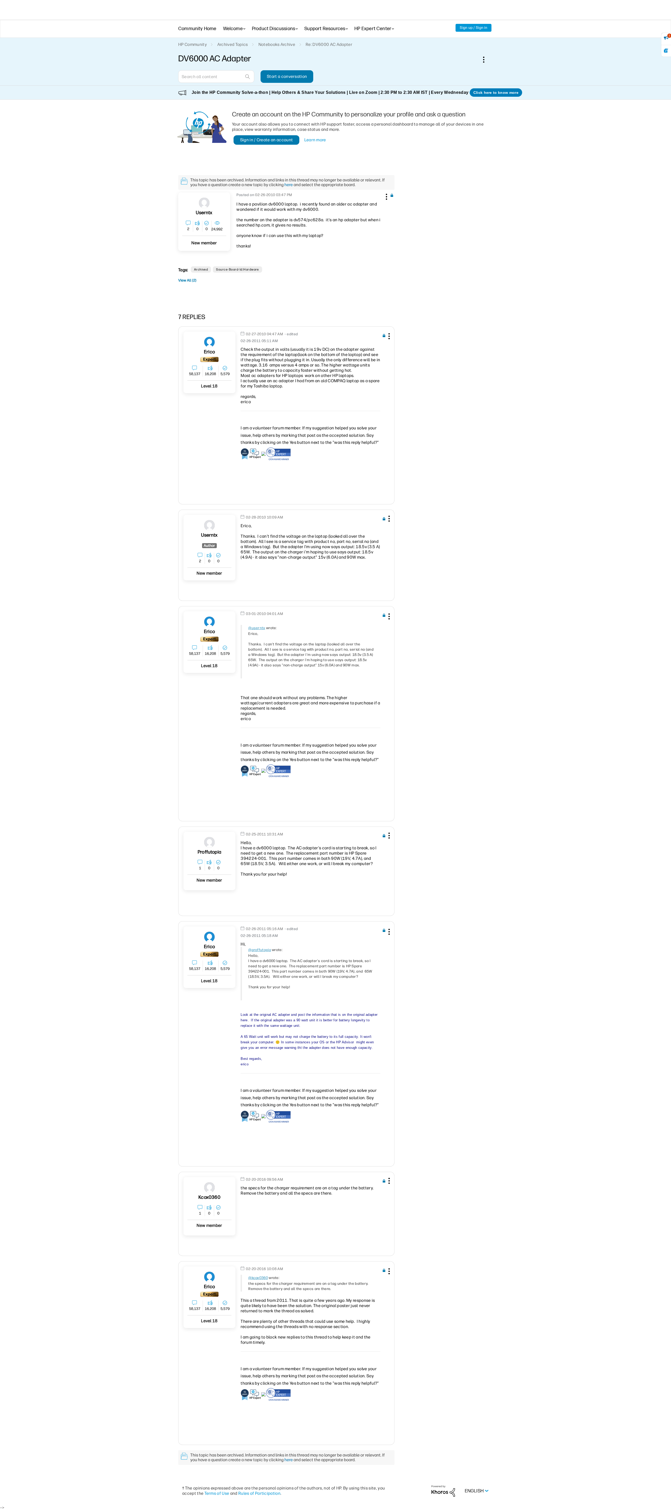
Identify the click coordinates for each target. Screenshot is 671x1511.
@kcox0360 (258, 1278)
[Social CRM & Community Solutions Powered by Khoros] (443, 1490)
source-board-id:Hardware (237, 269)
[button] (386, 195)
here (288, 184)
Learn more (315, 139)
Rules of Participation (259, 1493)
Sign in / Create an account (266, 139)
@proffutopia (259, 950)
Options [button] (486, 59)
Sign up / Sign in (473, 27)
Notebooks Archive (276, 44)
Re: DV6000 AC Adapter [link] (329, 44)
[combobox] (216, 76)
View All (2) (187, 280)
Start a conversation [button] (287, 76)
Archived (201, 269)
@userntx (256, 628)
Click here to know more (495, 92)
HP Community (192, 44)
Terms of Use (216, 1493)
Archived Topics (232, 44)
